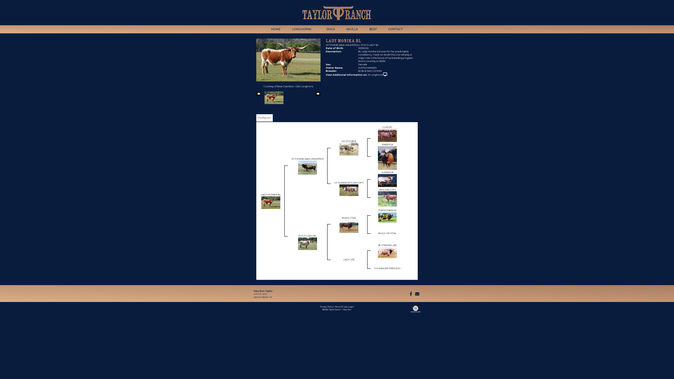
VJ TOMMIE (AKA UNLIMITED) (342, 45)
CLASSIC (387, 127)
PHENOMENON (387, 210)
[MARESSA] (387, 157)
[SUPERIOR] (387, 180)
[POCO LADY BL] (307, 243)
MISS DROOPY (387, 189)
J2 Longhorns (375, 74)
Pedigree (264, 117)
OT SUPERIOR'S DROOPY (349, 182)
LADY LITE (349, 259)
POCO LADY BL (370, 45)
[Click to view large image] (288, 59)
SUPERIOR (387, 172)
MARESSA (387, 144)
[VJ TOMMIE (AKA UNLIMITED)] (307, 167)
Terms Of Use (341, 306)
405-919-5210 (260, 294)
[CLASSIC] (387, 135)
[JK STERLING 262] (387, 252)
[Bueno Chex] (348, 225)
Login (351, 306)
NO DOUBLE (349, 141)
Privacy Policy (326, 306)
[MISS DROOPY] (387, 198)
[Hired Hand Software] (415, 310)
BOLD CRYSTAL (387, 233)
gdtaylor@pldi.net (263, 297)
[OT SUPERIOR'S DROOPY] (348, 189)
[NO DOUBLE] (348, 149)
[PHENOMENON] (387, 217)
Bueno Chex (349, 217)
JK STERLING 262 (387, 245)
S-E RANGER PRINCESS (387, 268)
